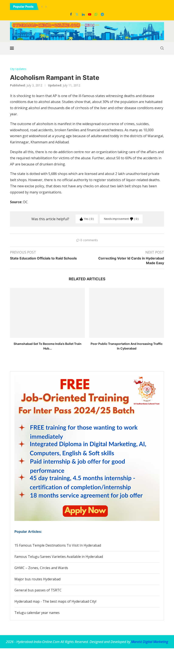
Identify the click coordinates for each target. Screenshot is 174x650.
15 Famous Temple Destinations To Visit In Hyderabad (57, 545)
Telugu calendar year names (37, 612)
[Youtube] (89, 14)
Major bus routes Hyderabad (37, 579)
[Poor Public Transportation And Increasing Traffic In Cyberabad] (126, 313)
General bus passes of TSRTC (38, 590)
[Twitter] (77, 14)
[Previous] (42, 6)
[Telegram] (102, 14)
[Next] (46, 6)
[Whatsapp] (96, 14)
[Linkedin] (83, 14)
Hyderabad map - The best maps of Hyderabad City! (55, 601)
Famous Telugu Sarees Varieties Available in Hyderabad (58, 556)
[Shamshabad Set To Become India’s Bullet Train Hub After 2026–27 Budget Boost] (47, 313)
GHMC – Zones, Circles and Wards (41, 567)
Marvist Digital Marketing (149, 641)
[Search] (162, 48)
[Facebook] (71, 14)
